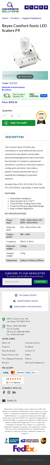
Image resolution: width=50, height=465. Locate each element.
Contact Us (30, 351)
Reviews (5, 363)
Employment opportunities (27, 307)
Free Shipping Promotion (12, 359)
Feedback (29, 347)
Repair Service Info (10, 355)
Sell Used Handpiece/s (34, 363)
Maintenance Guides (27, 301)
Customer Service (32, 343)
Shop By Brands (8, 351)
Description (14, 137)
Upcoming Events (27, 295)
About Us (6, 343)
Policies (28, 359)
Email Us (12, 401)
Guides (28, 355)
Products (5, 347)
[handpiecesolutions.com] (10, 7)
